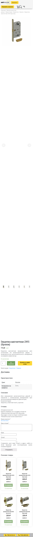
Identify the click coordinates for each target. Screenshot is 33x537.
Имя (2, 432)
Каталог (14, 2)
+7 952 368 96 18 (24, 535)
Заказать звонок (7, 7)
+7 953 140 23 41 (10, 535)
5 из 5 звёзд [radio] (7, 420)
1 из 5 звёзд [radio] (1, 420)
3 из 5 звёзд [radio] (4, 420)
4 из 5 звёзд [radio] (6, 420)
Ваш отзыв (5, 423)
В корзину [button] (8, 485)
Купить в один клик (25, 363)
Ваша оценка (6, 419)
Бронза (17, 382)
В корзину (11, 363)
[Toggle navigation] (23, 7)
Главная (3, 10)
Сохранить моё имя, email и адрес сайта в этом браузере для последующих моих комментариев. (16, 444)
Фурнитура (9, 12)
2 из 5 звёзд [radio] (3, 420)
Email (3, 437)
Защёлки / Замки (18, 12)
